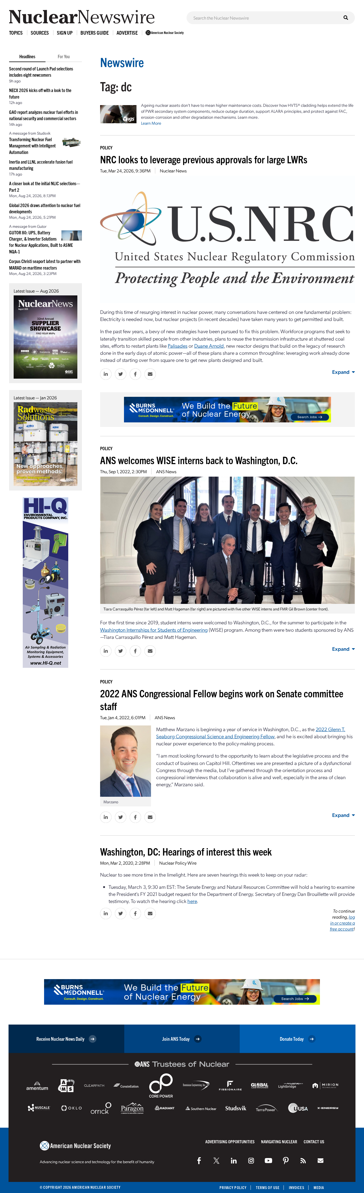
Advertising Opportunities (230, 1141)
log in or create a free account (342, 923)
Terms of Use (268, 1187)
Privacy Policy (233, 1187)
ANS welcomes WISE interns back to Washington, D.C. (199, 459)
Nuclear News (173, 171)
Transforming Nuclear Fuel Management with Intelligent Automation (32, 145)
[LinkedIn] (233, 1160)
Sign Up (65, 32)
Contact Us (314, 1141)
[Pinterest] (285, 1160)
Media (319, 1187)
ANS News (166, 471)
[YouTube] (268, 1160)
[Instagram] (251, 1160)
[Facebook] (199, 1160)
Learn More (151, 123)
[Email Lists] (320, 1160)
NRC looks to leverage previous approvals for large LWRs (203, 159)
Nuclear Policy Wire (178, 863)
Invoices (296, 1187)
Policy (106, 147)
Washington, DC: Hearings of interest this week (186, 851)
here (192, 901)
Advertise (127, 32)
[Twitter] (216, 1160)
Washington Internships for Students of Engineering (154, 629)
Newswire (122, 62)
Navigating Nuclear (279, 1141)
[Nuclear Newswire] (303, 1160)
